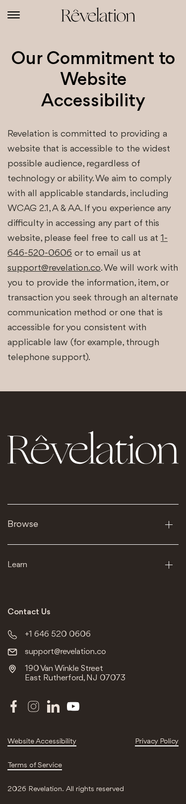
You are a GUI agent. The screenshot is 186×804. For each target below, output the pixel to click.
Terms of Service (34, 765)
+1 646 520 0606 (58, 634)
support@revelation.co (54, 268)
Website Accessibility (41, 741)
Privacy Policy (157, 741)
